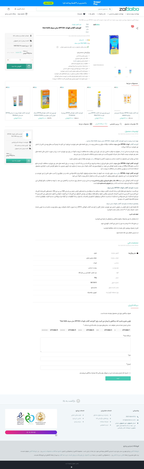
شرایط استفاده (104, 422)
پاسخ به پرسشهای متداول (100, 415)
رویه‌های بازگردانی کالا (102, 418)
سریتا (119, 455)
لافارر (122, 455)
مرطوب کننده (76, 61)
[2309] (99, 87)
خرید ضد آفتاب (63, 455)
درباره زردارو (77, 422)
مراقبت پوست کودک (116, 20)
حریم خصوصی (104, 425)
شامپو (60, 451)
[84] (44, 87)
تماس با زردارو (77, 418)
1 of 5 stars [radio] (126, 330)
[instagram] (56, 435)
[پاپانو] (126, 87)
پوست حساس (92, 268)
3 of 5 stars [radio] (90, 330)
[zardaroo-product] (17, 87)
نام (129, 355)
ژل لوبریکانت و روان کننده (76, 455)
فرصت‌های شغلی (76, 415)
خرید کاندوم (88, 455)
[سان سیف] (113, 44)
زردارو (92, 159)
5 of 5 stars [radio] (54, 330)
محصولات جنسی (47, 451)
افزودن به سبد (16, 66)
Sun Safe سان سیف (87, 28)
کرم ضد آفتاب (99, 20)
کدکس (115, 455)
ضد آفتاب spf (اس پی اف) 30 (88, 273)
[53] (72, 87)
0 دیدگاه (81, 40)
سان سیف (116, 173)
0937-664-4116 (131, 417)
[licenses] (31, 412)
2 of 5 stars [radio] (108, 330)
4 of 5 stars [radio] (72, 330)
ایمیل (128, 364)
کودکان (122, 152)
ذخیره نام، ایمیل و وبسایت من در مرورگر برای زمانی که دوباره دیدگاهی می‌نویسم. (104, 373)
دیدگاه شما (127, 336)
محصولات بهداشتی (126, 20)
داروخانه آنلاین (135, 20)
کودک (95, 263)
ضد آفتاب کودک (107, 20)
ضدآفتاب (54, 451)
